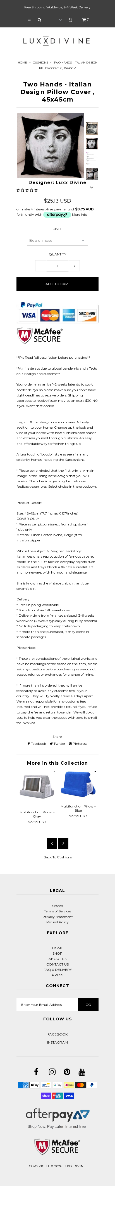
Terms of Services (57, 911)
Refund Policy (57, 922)
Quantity (57, 254)
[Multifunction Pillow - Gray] (37, 803)
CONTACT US (57, 964)
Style (57, 229)
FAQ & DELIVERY (58, 970)
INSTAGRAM (57, 1042)
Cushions (40, 62)
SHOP (57, 953)
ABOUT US (57, 959)
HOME (57, 948)
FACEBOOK (57, 1034)
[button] (27, 190)
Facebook (38, 743)
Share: (57, 736)
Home (22, 62)
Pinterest (79, 743)
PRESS (57, 975)
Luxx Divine (74, 1166)
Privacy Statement (57, 917)
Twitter (59, 743)
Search (57, 906)
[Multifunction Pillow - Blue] (78, 797)
